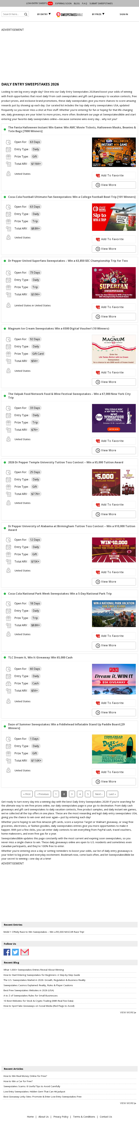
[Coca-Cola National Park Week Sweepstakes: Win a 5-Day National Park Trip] (114, 626)
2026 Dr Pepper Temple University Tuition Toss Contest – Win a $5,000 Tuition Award (65, 462)
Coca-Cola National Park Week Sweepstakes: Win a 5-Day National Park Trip (60, 593)
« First (27, 794)
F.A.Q (84, 3)
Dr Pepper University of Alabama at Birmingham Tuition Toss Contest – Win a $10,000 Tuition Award (71, 528)
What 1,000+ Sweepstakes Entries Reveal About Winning (34, 969)
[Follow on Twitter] (15, 952)
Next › (98, 794)
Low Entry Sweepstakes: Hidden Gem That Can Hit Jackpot (34, 1091)
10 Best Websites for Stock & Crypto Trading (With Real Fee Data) (38, 1000)
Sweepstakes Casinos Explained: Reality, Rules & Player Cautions (38, 985)
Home (30, 1116)
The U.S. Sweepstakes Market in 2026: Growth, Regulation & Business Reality (44, 980)
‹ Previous (43, 794)
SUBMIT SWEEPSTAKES (101, 3)
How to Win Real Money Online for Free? (25, 1076)
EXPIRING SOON (63, 3)
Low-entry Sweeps (39, 3)
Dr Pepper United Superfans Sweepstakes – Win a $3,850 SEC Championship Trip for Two (68, 261)
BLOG (77, 3)
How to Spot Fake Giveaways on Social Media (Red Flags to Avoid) (39, 1005)
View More (108, 185)
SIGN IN (124, 14)
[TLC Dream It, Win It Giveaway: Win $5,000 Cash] (114, 693)
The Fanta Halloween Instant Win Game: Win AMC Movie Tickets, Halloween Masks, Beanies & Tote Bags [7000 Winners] (72, 129)
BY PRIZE (96, 14)
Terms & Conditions (84, 1116)
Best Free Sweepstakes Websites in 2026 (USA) (29, 990)
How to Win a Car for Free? (18, 1081)
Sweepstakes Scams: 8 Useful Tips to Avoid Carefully (32, 1086)
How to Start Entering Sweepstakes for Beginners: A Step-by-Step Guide (42, 974)
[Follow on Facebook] (7, 952)
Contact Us (106, 1116)
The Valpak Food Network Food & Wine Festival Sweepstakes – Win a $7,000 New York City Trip (69, 395)
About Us (43, 1116)
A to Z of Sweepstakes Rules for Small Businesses (31, 995)
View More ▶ (128, 1012)
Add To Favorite (112, 175)
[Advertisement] (69, 55)
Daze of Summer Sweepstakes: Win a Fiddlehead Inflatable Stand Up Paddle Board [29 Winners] (66, 726)
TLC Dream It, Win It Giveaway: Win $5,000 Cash (40, 657)
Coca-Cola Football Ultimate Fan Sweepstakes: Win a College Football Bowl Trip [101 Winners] (72, 197)
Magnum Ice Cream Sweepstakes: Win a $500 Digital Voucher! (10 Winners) (58, 328)
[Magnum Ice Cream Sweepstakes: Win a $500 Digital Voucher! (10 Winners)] (114, 363)
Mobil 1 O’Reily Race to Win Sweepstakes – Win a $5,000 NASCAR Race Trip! (44, 931)
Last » (112, 794)
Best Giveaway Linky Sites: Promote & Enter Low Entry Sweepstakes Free (43, 1096)
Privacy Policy (60, 1116)
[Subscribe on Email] (24, 952)
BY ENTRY (42, 14)
